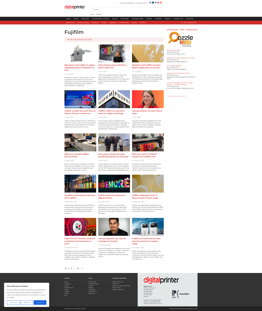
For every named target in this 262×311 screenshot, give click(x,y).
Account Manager (173, 50)
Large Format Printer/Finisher (178, 73)
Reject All (26, 302)
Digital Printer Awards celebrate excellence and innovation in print (79, 241)
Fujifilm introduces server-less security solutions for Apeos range (146, 241)
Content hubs (68, 287)
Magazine (67, 284)
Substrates (91, 289)
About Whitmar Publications (121, 285)
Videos (66, 289)
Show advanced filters (79, 39)
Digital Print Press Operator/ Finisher (181, 58)
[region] (26, 295)
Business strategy (93, 284)
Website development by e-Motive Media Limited (183, 308)
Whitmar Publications (127, 3)
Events (66, 293)
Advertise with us (142, 3)
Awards (66, 291)
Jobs (182, 30)
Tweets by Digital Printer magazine (176, 96)
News (66, 282)
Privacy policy (116, 287)
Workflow (91, 293)
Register (99, 14)
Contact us (115, 284)
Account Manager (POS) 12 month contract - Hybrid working (180, 84)
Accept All (40, 302)
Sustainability (92, 291)
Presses (90, 287)
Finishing (91, 285)
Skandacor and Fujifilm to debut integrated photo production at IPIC (79, 67)
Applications (92, 282)
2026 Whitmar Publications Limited (75, 308)
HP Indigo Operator (174, 66)
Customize (13, 302)
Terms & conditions (118, 289)
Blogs (66, 285)
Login (92, 14)
